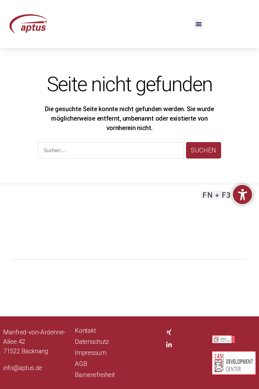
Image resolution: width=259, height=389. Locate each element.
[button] (198, 24)
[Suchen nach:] (109, 151)
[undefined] (242, 194)
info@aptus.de (22, 368)
